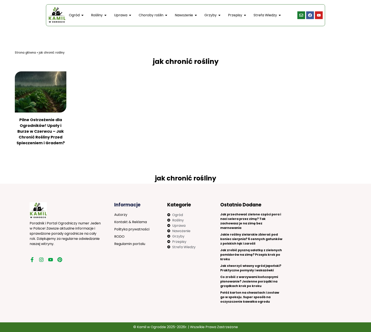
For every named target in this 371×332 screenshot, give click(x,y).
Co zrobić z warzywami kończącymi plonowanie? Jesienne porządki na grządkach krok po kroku (249, 281)
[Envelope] (301, 15)
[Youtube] (319, 15)
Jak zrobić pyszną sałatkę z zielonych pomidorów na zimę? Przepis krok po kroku (251, 254)
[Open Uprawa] (130, 15)
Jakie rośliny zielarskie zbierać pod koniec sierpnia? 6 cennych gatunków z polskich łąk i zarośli (251, 239)
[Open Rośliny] (105, 15)
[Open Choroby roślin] (166, 15)
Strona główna (25, 53)
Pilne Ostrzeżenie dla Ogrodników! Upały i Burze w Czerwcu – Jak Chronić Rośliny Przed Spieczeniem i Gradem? (41, 131)
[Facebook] (310, 15)
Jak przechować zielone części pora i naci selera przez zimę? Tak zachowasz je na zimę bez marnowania (250, 221)
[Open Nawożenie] (196, 15)
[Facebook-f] (32, 259)
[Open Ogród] (82, 15)
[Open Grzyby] (219, 15)
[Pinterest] (59, 259)
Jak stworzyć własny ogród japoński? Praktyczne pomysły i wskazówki (250, 268)
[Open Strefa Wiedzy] (279, 15)
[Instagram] (41, 259)
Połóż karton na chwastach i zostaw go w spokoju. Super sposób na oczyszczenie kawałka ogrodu (249, 297)
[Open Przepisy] (245, 15)
